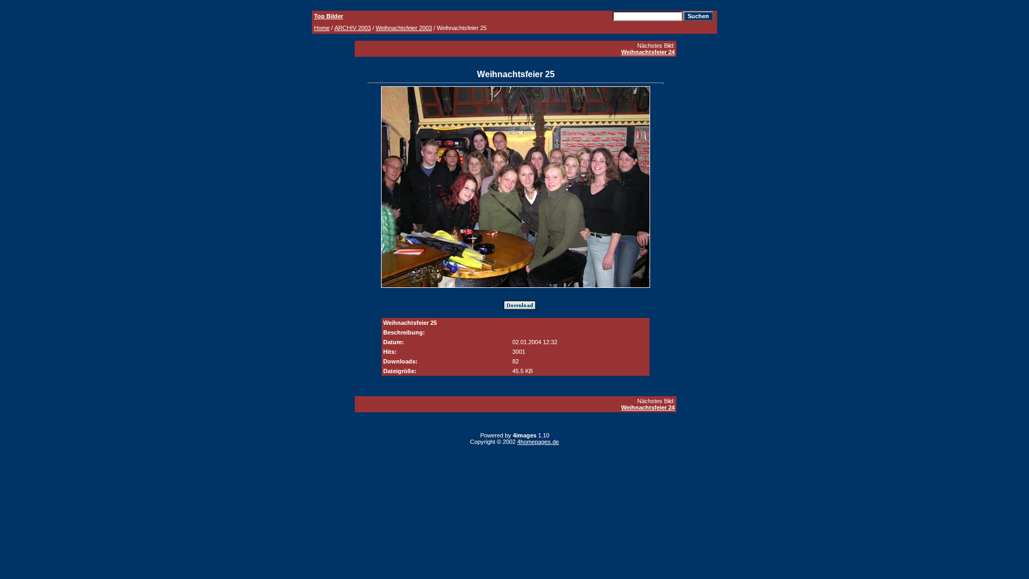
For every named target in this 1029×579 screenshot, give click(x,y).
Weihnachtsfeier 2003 (404, 28)
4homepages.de (538, 442)
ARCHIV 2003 (352, 28)
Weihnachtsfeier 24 (648, 52)
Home (322, 28)
